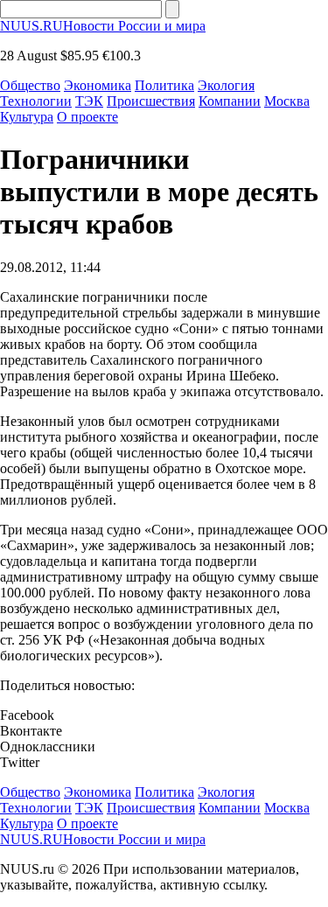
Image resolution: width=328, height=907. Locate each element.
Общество (30, 85)
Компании (230, 101)
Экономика (97, 85)
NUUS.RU (103, 25)
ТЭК (89, 101)
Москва (287, 101)
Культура (26, 116)
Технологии (36, 101)
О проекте (87, 116)
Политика (164, 85)
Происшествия (151, 101)
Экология (226, 85)
